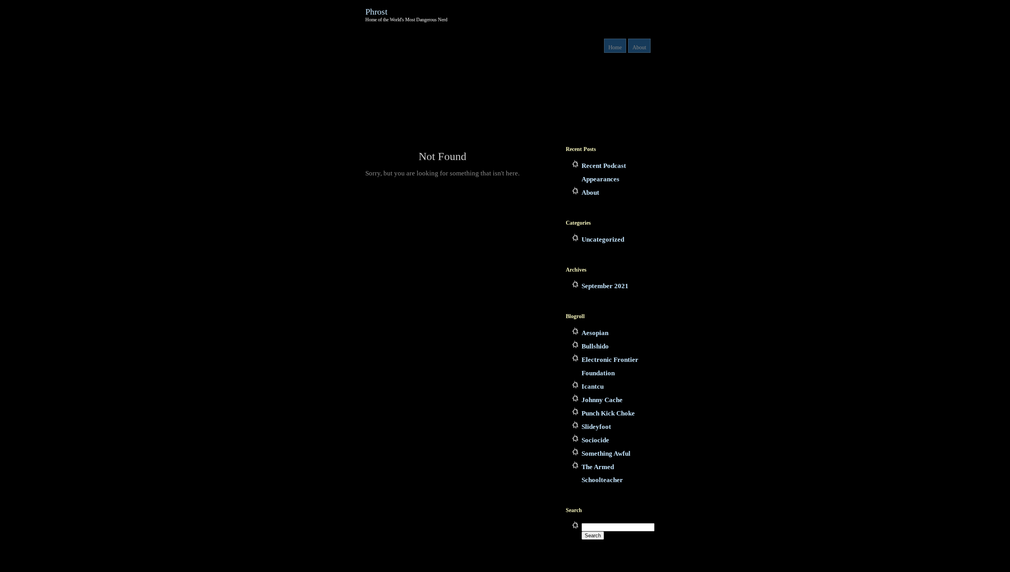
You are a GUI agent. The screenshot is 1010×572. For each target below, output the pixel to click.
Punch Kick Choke (608, 413)
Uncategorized (603, 239)
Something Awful (606, 453)
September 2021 (605, 286)
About (639, 47)
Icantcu (593, 386)
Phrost (376, 12)
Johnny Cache (602, 400)
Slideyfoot (596, 426)
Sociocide (595, 440)
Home (615, 47)
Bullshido (595, 346)
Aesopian (595, 333)
